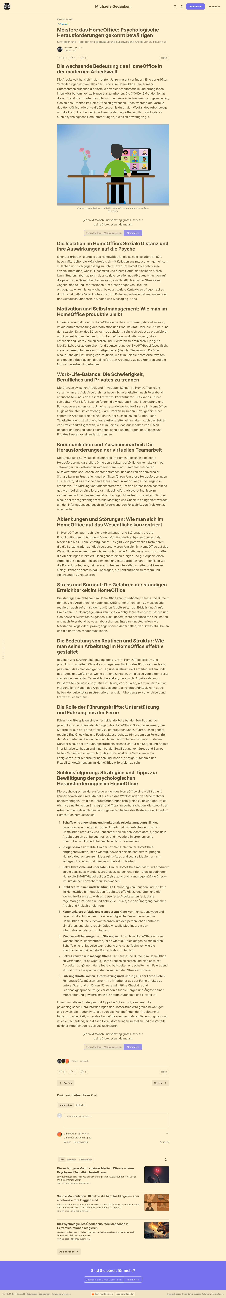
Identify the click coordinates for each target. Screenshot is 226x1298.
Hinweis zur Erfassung (61, 1294)
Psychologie (65, 19)
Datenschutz (32, 1294)
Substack (171, 1294)
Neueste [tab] (71, 1159)
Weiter (158, 1083)
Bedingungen (44, 1294)
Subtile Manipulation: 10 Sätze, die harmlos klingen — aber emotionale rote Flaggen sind (98, 1198)
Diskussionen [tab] (85, 1159)
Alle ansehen (66, 1251)
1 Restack (84, 1061)
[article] (113, 1177)
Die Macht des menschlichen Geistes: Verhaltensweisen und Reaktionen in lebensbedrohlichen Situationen (96, 1234)
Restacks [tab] (79, 1105)
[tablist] (71, 1105)
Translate (63, 24)
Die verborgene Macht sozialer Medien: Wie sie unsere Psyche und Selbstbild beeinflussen (95, 1170)
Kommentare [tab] (65, 1105)
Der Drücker (70, 1133)
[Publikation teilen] (182, 6)
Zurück (68, 1083)
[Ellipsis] (167, 1133)
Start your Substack (104, 1294)
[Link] (52, 68)
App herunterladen (125, 1294)
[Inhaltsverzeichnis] (3, 649)
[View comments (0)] (87, 1187)
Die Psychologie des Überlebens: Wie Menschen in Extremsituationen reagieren (93, 1226)
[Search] (175, 6)
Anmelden (214, 6)
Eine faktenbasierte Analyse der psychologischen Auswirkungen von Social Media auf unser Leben (96, 1178)
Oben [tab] (61, 1159)
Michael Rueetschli (74, 48)
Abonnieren (195, 6)
